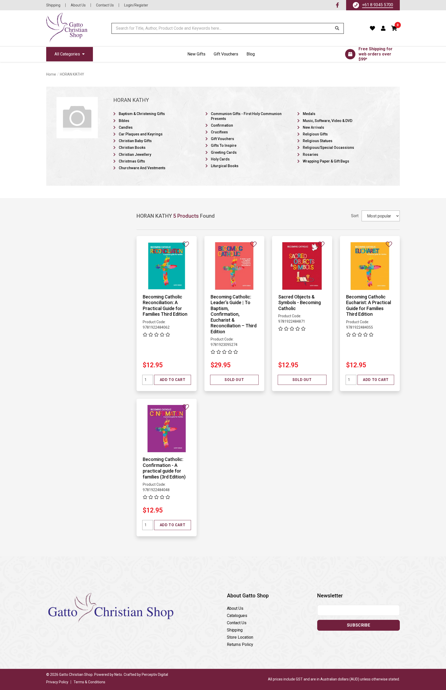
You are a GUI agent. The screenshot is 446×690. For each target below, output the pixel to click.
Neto (118, 674)
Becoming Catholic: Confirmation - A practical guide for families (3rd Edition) (164, 468)
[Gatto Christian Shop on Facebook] (337, 5)
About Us (78, 5)
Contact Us (105, 5)
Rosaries (310, 154)
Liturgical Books (224, 166)
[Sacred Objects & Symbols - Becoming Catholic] (302, 265)
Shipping (53, 5)
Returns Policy (240, 644)
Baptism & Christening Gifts (142, 114)
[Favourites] (373, 28)
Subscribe (358, 625)
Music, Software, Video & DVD (327, 121)
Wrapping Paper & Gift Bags (326, 161)
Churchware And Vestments (142, 168)
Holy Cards (220, 159)
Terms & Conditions (89, 682)
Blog (250, 54)
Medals (309, 114)
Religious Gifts (315, 134)
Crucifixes (219, 132)
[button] (394, 28)
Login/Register (136, 5)
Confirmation (222, 125)
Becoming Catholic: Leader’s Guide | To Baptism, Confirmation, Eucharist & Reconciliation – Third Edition (234, 314)
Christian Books (132, 147)
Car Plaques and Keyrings (141, 134)
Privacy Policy (57, 682)
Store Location (240, 637)
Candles (126, 127)
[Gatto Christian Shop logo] (66, 28)
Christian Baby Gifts (135, 141)
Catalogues (237, 615)
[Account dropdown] (383, 28)
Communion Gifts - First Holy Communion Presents (246, 116)
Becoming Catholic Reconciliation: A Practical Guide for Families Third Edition (165, 305)
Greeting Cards (224, 152)
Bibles (124, 121)
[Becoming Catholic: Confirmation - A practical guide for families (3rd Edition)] (166, 428)
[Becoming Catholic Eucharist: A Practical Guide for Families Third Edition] (370, 265)
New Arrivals (313, 127)
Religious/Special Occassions (328, 147)
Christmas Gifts (132, 161)
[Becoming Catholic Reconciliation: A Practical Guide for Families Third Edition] (166, 265)
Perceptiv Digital (155, 674)
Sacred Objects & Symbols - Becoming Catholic (299, 302)
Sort (355, 215)
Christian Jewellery (135, 154)
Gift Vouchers (226, 54)
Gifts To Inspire (223, 145)
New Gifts (196, 54)
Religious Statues (317, 141)
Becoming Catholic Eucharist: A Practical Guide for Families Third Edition (368, 305)
